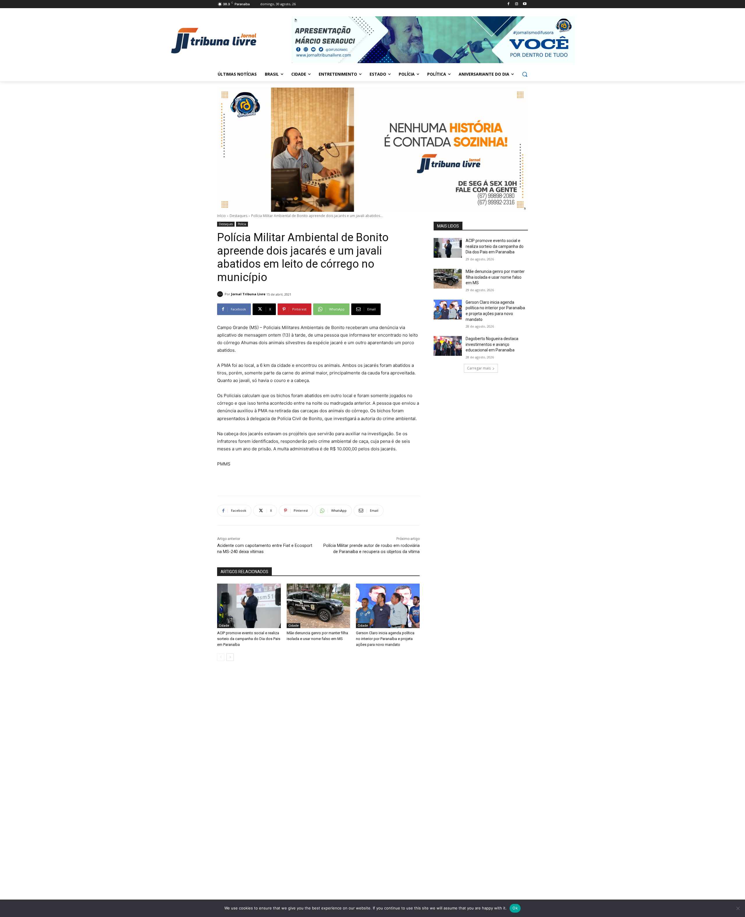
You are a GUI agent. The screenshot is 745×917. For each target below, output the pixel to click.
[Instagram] (516, 4)
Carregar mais (479, 368)
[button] (525, 74)
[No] (738, 908)
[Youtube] (524, 4)
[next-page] (230, 657)
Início (221, 215)
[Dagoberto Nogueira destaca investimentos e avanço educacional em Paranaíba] (448, 346)
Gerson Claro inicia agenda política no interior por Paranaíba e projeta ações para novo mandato (385, 639)
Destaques (238, 215)
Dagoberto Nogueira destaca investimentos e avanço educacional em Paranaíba (492, 344)
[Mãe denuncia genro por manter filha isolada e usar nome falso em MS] (318, 606)
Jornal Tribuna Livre (248, 294)
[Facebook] (508, 4)
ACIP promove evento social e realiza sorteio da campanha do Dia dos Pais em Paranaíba (248, 639)
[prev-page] (220, 657)
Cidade (224, 625)
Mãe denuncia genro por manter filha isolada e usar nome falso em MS (495, 277)
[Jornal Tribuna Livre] (221, 294)
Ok (515, 908)
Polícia (242, 224)
